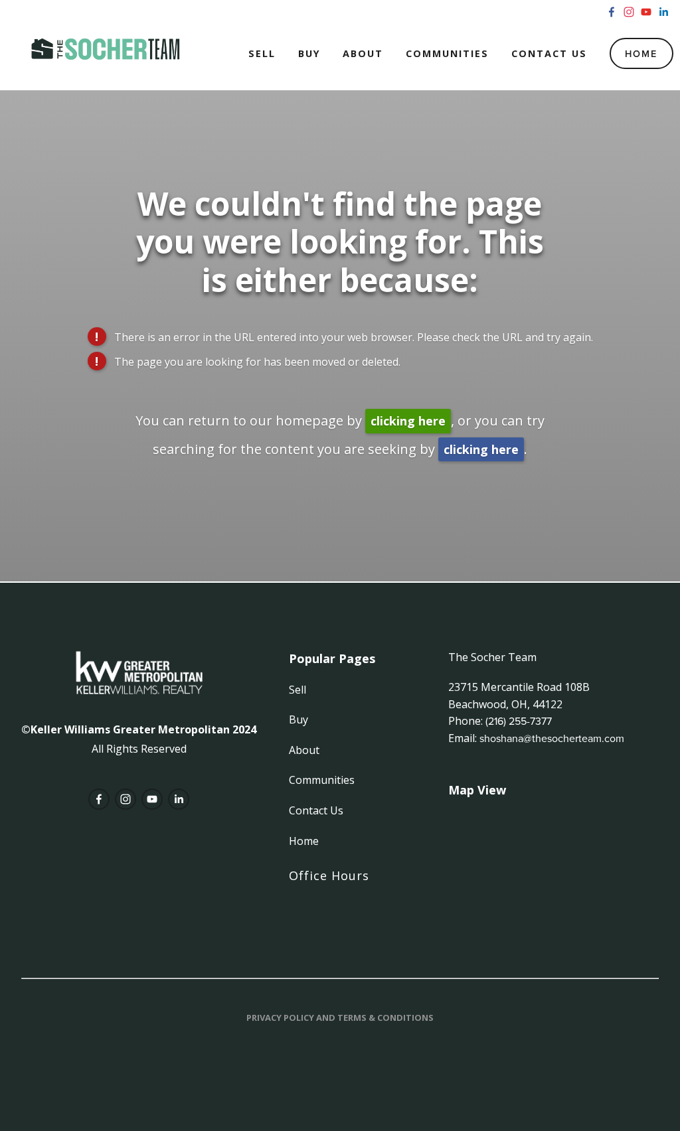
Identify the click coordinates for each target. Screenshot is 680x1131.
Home (641, 53)
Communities (447, 53)
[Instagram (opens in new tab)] (629, 12)
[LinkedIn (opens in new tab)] (663, 12)
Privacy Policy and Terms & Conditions (340, 1017)
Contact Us (549, 53)
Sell (262, 53)
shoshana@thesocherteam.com (551, 738)
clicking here (408, 421)
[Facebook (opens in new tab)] (611, 12)
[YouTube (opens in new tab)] (646, 12)
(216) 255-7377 (518, 721)
